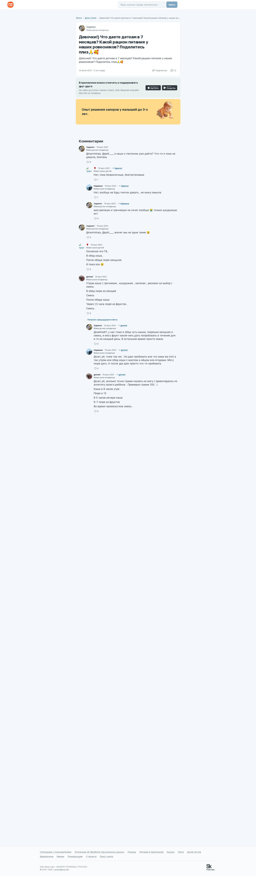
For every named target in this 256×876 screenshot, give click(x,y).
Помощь (132, 852)
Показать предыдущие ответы (102, 319)
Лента (79, 18)
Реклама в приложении (151, 852)
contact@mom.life (61, 869)
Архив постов (194, 852)
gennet (89, 276)
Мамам (60, 856)
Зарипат (91, 26)
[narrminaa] (89, 188)
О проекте (91, 856)
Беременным (47, 856)
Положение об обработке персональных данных (99, 852)
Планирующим (75, 856)
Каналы (171, 852)
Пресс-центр (106, 856)
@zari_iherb (90, 18)
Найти (172, 4)
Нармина (98, 186)
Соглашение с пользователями (55, 852)
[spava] (89, 170)
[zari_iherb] (82, 149)
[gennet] (82, 278)
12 (175, 70)
